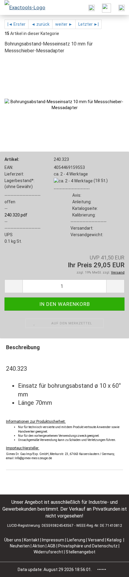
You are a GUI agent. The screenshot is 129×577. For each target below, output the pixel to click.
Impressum (53, 540)
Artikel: (11, 159)
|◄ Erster (17, 24)
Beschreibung (23, 347)
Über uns (12, 540)
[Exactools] (22, 7)
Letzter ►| (88, 24)
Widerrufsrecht (49, 551)
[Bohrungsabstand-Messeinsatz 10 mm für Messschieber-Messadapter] (64, 104)
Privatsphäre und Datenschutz (88, 546)
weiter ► (64, 24)
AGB (51, 546)
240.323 (61, 159)
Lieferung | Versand (86, 540)
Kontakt (31, 540)
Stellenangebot (80, 551)
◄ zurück (40, 24)
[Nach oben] (113, 568)
